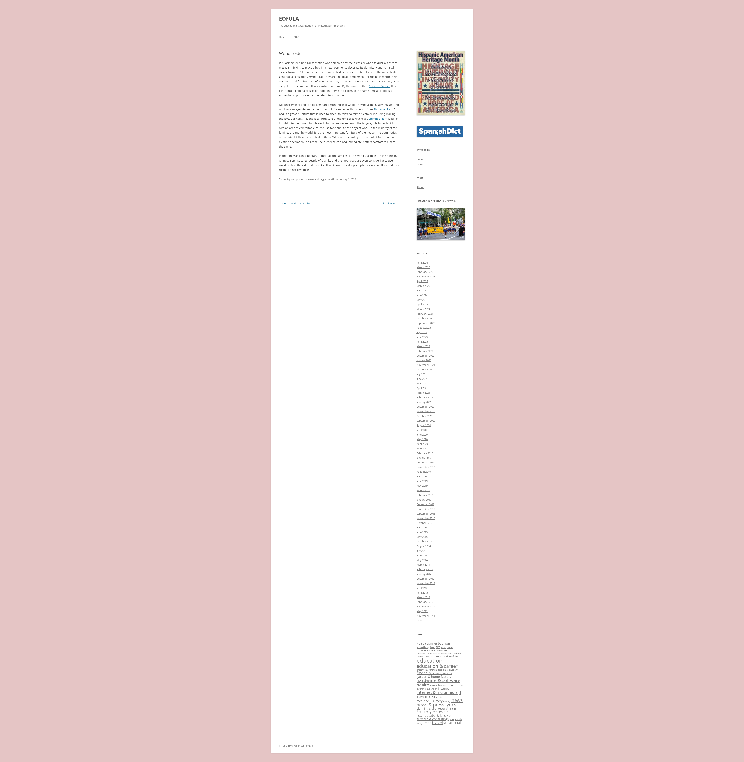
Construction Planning (295, 203)
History (433, 685)
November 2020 (426, 411)
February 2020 (425, 453)
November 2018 (426, 509)
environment (430, 669)
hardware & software (438, 680)
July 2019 (422, 476)
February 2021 (425, 397)
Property (424, 711)
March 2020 (423, 448)
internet (443, 688)
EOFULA (289, 18)
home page (445, 685)
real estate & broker (434, 715)
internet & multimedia (437, 692)
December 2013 (425, 578)
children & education (427, 653)
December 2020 (425, 406)
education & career (437, 666)
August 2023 (424, 327)
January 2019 (424, 499)
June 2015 (422, 532)
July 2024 (422, 290)
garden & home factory (434, 676)
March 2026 (423, 267)
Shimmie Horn (383, 109)
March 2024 (423, 309)
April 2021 (422, 388)
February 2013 (425, 602)
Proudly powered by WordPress (296, 745)
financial (424, 672)
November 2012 (426, 606)
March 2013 (423, 597)
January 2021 (424, 402)
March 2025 (423, 286)
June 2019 (422, 481)
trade (427, 723)
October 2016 (424, 523)
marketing (433, 696)
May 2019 (422, 485)
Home (282, 37)
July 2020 (422, 430)
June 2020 (422, 434)
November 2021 (426, 365)
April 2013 (422, 592)
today (420, 723)
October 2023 (424, 318)
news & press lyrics (436, 705)
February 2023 (425, 351)
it (460, 692)
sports (458, 719)
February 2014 (425, 569)
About (298, 37)
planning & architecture (432, 708)
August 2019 (424, 471)
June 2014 (422, 555)
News (310, 179)
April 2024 (422, 304)
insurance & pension (427, 688)
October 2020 (424, 416)
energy (420, 669)
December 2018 (425, 504)
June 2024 (422, 295)
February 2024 (425, 313)
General (421, 159)
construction (426, 656)
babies (450, 647)
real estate (440, 711)
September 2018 (426, 513)
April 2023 (422, 341)
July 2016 (422, 527)
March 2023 (423, 346)
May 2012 (422, 611)
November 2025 (426, 276)
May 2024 (422, 300)
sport (451, 719)
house (458, 685)
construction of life (447, 656)
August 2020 (424, 425)
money (447, 701)
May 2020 (422, 439)
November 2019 (426, 467)
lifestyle (420, 696)
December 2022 (425, 355)
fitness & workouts (442, 673)
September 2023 (426, 323)
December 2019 (425, 462)
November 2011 (426, 616)
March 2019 (423, 490)
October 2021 (424, 369)
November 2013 (426, 583)
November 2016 (426, 518)
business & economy (432, 650)
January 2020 (424, 458)
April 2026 (422, 262)
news (457, 700)
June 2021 (422, 379)
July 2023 (422, 332)
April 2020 (422, 444)
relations (333, 179)
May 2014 (422, 560)
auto (443, 647)
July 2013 (422, 588)
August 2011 (424, 620)
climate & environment (450, 653)
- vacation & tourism (434, 643)
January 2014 (424, 574)
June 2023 (422, 337)
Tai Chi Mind (390, 203)
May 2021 (422, 383)
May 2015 (422, 537)
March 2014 (423, 564)
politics (452, 708)
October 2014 (424, 541)
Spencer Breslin (379, 86)
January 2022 (424, 360)
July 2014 (422, 550)
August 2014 (424, 546)
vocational (452, 722)
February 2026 (425, 272)
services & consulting (432, 719)
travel (437, 722)
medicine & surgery (430, 701)
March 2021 (423, 392)
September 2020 (426, 420)
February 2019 (425, 495)
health (423, 685)
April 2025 (422, 281)
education (430, 660)
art (438, 646)
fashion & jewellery (448, 669)
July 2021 (422, 374)
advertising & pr (426, 647)
